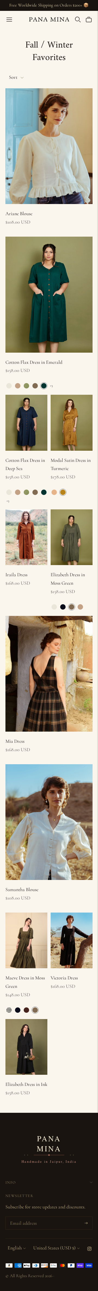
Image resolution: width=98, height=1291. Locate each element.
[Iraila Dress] (26, 537)
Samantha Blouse (21, 889)
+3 (51, 385)
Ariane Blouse (18, 214)
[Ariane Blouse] (49, 146)
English (15, 1248)
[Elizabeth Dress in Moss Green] (72, 537)
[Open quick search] (78, 20)
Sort (13, 77)
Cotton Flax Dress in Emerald (33, 362)
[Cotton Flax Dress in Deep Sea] (26, 422)
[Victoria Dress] (72, 940)
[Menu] (9, 20)
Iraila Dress (16, 575)
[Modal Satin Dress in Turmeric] (72, 422)
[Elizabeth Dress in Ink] (26, 1047)
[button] (9, 385)
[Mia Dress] (49, 674)
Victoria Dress (64, 978)
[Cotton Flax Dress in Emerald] (49, 295)
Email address (22, 1217)
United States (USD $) (54, 1248)
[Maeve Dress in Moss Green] (26, 940)
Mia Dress (14, 741)
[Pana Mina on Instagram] (89, 1249)
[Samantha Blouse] (49, 822)
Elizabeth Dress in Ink (26, 1084)
